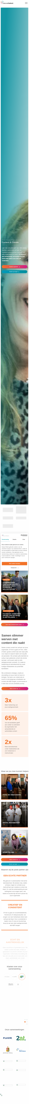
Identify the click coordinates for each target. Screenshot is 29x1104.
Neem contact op (14, 688)
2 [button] (27, 1024)
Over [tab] (24, 539)
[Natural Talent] (6, 2)
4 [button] (27, 1026)
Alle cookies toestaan (14, 563)
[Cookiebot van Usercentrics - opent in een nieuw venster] (20, 535)
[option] (14, 1007)
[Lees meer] (15, 579)
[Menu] (26, 3)
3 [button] (25, 1026)
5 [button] (27, 1029)
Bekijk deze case (5, 1023)
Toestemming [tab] (5, 539)
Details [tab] (14, 539)
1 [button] (25, 1024)
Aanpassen (14, 567)
